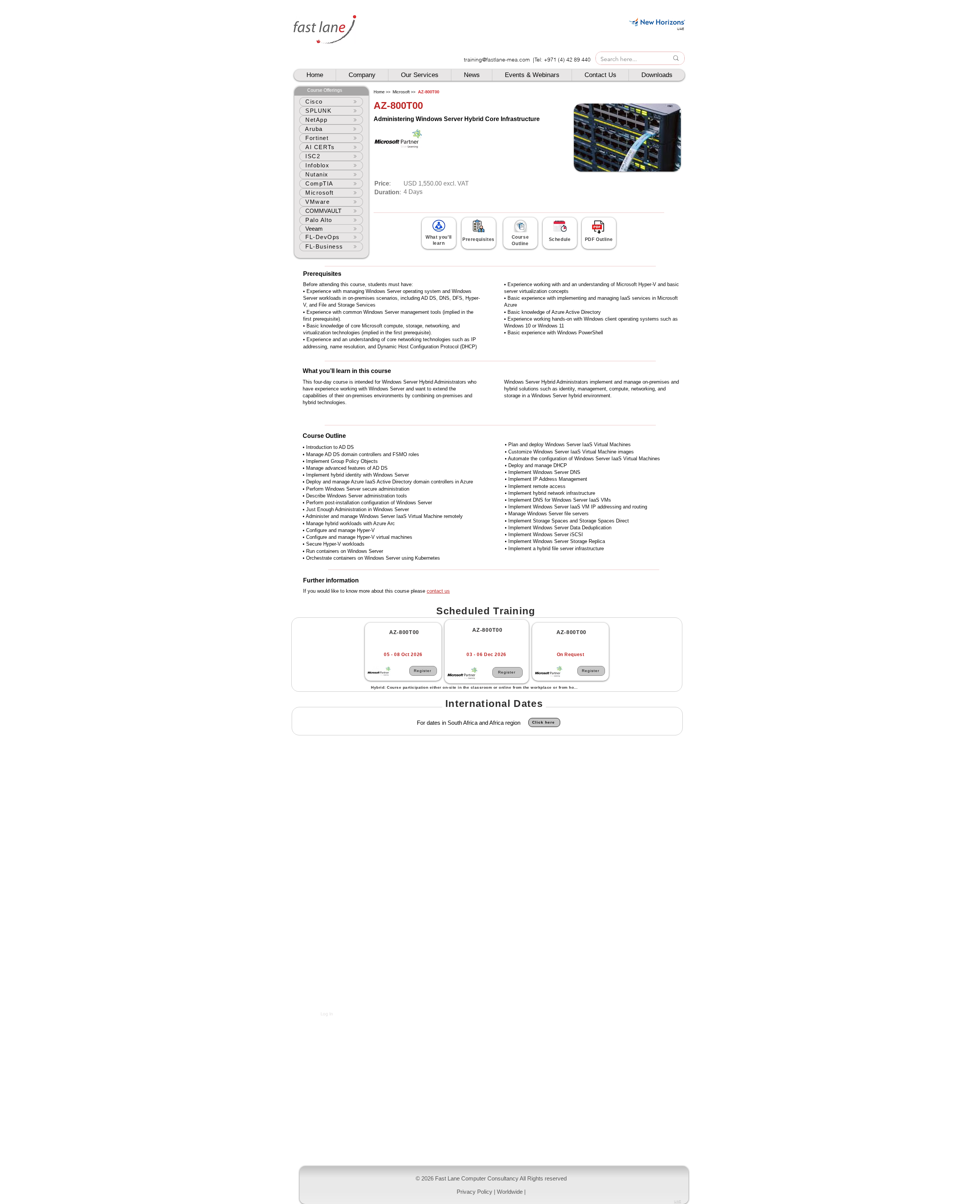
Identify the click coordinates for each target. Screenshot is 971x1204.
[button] (494, 1185)
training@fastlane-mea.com (497, 59)
